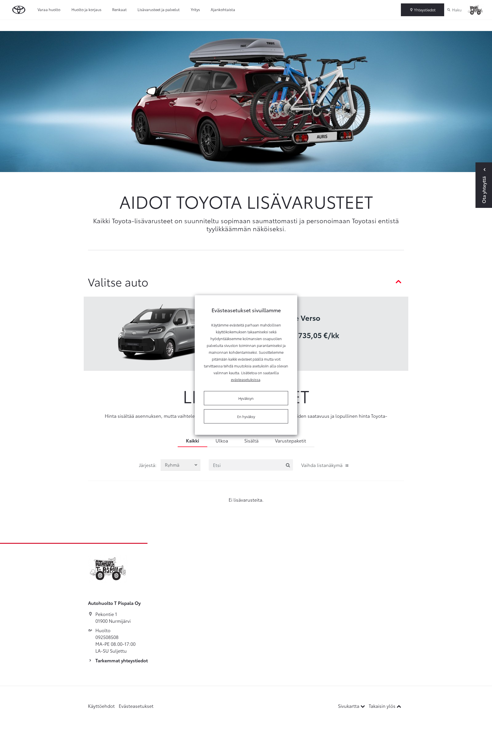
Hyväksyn (246, 398)
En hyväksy (246, 416)
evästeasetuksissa (245, 379)
